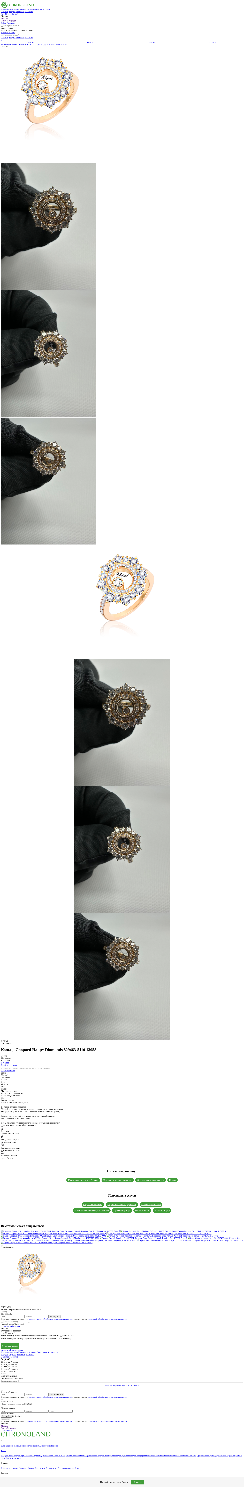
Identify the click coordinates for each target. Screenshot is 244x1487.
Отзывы (31, 1468)
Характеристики (8, 1070)
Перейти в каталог (9, 1065)
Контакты (30, 1354)
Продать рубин (142, 1210)
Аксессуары (44, 9)
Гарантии (14, 1357)
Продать (4, 1354)
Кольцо (172, 1180)
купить (31, 42)
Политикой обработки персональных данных (107, 1319)
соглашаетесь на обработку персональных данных (50, 1319)
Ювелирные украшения (28, 9)
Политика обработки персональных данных (122, 1385)
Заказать (5, 1419)
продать (12, 12)
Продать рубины (121, 1456)
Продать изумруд (122, 1210)
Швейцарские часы (9, 9)
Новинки (54, 1446)
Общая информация (9, 1468)
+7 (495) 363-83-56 (9, 14)
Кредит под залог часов (42, 1456)
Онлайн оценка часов (87, 1456)
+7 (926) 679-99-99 (9, 30)
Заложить (21, 1354)
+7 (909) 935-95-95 (26, 30)
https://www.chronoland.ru (11, 1326)
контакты (29, 12)
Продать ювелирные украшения (211, 1456)
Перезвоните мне (56, 1394)
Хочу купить (54, 1317)
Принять (137, 1482)
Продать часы (7, 1456)
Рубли (3, 23)
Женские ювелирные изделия (150, 1180)
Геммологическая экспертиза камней (91, 1210)
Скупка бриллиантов (92, 1204)
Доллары (11, 23)
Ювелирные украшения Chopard (83, 1180)
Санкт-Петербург (8, 21)
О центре (5, 1357)
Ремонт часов (72, 1456)
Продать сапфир (162, 1210)
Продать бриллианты (22, 1456)
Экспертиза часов (13, 1458)
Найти (28, 1404)
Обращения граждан (10, 1346)
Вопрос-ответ (51, 1468)
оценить (4, 12)
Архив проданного (66, 1468)
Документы (40, 1468)
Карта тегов (53, 1352)
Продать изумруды (105, 1456)
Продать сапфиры (137, 1456)
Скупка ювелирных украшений (122, 1204)
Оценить (12, 1354)
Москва (4, 18)
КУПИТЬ (5, 1063)
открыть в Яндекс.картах (12, 1350)
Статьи (78, 1468)
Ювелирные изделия (27, 1352)
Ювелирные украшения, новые (117, 1180)
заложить (20, 12)
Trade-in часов (59, 1456)
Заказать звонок (8, 32)
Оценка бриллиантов (151, 1204)
